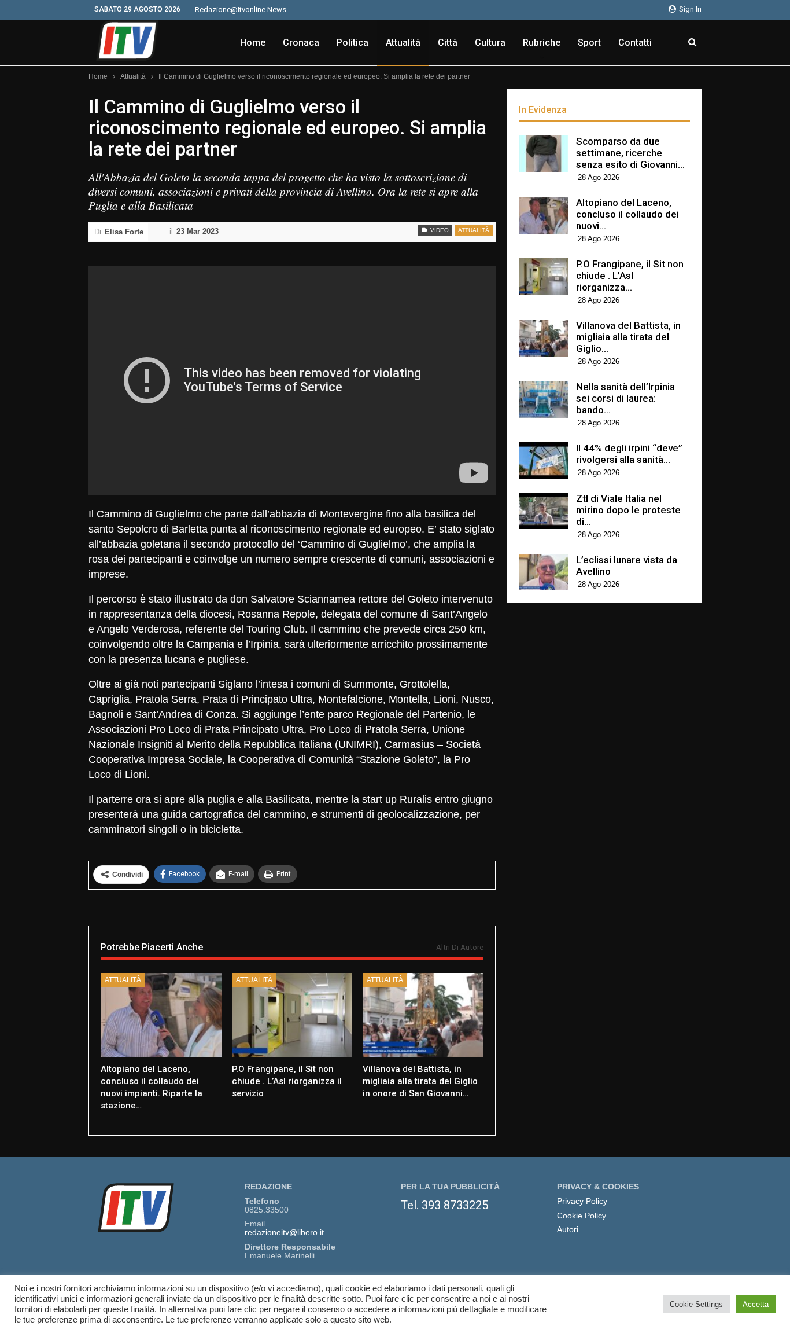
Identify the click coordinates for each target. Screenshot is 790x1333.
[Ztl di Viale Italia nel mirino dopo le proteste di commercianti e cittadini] (543, 511)
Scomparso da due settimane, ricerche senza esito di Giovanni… (630, 152)
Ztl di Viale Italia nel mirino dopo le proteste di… (628, 510)
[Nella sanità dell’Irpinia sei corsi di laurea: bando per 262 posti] (543, 399)
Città (447, 42)
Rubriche (541, 42)
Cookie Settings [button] (696, 1304)
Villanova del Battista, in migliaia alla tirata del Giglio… (628, 337)
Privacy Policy (582, 1201)
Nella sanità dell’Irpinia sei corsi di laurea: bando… (625, 398)
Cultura (490, 42)
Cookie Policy (581, 1215)
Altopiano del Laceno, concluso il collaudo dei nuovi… (627, 214)
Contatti (635, 42)
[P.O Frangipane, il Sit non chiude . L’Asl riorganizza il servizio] (292, 1015)
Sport (589, 42)
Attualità (403, 42)
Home (252, 42)
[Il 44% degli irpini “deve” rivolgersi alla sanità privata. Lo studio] (543, 460)
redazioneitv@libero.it (284, 1232)
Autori (567, 1229)
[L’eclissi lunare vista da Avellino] (543, 572)
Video (439, 230)
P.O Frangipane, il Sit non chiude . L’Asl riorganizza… (630, 275)
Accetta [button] (756, 1304)
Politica (352, 42)
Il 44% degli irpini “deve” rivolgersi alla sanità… (629, 453)
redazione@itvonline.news (240, 9)
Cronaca (301, 42)
